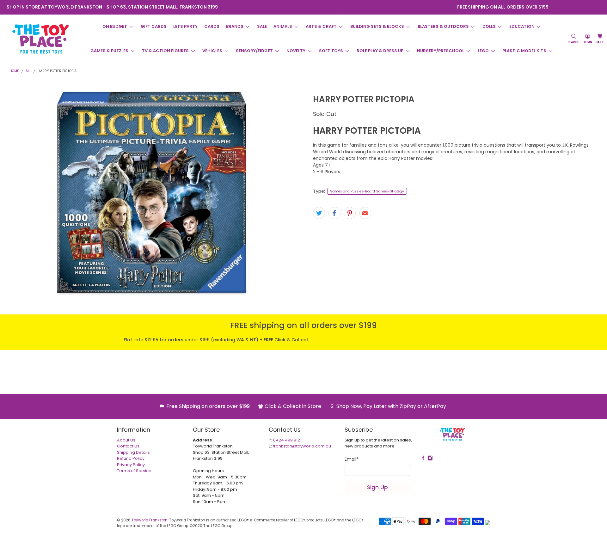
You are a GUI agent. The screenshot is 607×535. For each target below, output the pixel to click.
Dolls (489, 26)
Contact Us (128, 446)
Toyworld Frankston (150, 520)
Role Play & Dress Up (380, 51)
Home (14, 71)
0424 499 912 (286, 440)
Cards (211, 26)
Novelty (295, 51)
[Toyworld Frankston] (41, 39)
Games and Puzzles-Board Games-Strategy (367, 191)
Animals (282, 26)
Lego (483, 51)
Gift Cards (154, 26)
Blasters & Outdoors (443, 26)
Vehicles (212, 51)
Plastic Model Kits (524, 51)
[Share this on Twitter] (319, 213)
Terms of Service (134, 471)
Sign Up (377, 487)
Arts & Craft (321, 26)
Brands (234, 26)
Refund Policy (130, 458)
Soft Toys (331, 51)
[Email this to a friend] (365, 213)
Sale (262, 26)
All (28, 71)
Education (522, 26)
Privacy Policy (131, 465)
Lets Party (185, 26)
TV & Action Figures (165, 51)
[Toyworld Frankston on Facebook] (331, 7)
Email (352, 459)
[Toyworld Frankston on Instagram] (340, 7)
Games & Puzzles (109, 51)
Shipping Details (133, 452)
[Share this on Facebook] (334, 213)
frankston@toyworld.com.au (302, 446)
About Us (126, 440)
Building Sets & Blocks (377, 26)
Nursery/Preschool (440, 51)
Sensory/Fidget (254, 51)
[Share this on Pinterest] (350, 213)
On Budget (114, 26)
